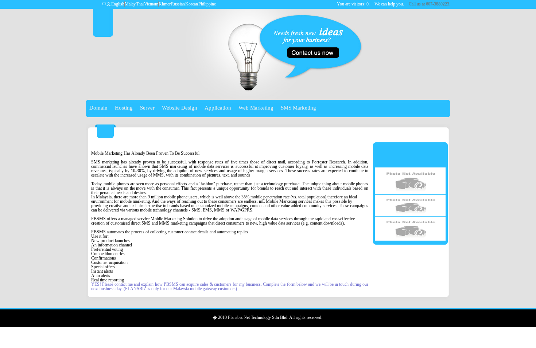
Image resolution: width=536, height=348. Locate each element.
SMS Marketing (298, 108)
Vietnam (151, 4)
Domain (98, 108)
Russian (178, 4)
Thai (140, 4)
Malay (130, 4)
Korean (191, 4)
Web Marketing (255, 108)
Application (218, 108)
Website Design (179, 108)
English (117, 4)
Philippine (207, 4)
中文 (106, 4)
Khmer (165, 4)
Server (147, 108)
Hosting (124, 108)
